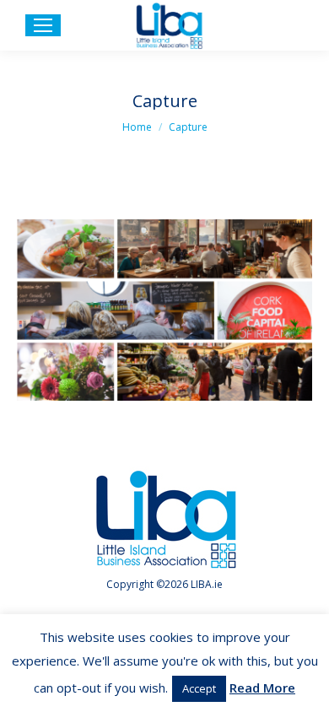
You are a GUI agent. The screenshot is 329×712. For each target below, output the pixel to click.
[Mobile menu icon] (43, 25)
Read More (262, 687)
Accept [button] (199, 688)
